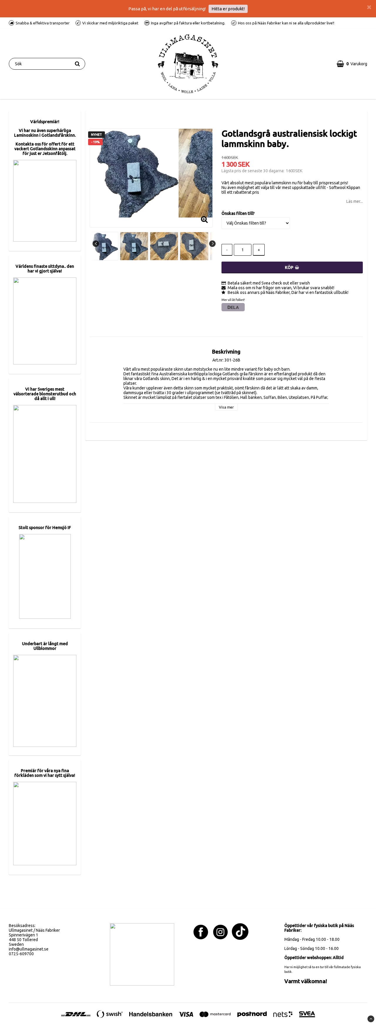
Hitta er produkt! (228, 8)
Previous (96, 243)
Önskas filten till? (238, 213)
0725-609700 (21, 953)
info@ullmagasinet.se (28, 949)
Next (212, 243)
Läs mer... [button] (354, 201)
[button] (352, 64)
